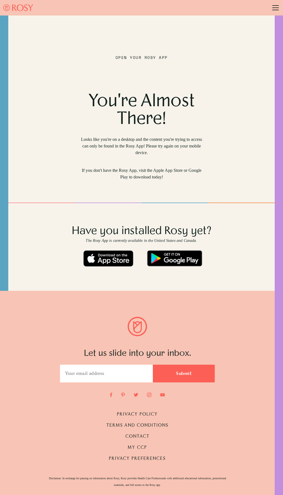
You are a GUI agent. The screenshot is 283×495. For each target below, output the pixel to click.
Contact (137, 436)
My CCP (137, 447)
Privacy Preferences (137, 459)
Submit (184, 374)
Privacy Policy (137, 414)
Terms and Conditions (137, 425)
